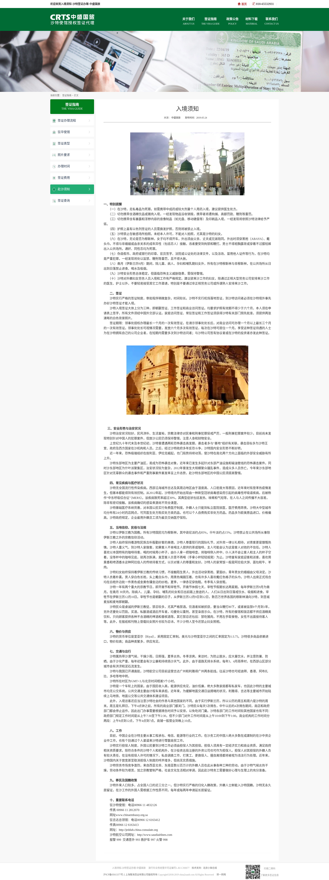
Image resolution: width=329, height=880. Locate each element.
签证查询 (63, 200)
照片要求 (63, 154)
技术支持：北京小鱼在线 (204, 868)
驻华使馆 (63, 132)
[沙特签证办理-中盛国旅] (79, 19)
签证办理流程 (66, 120)
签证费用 (63, 177)
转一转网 (221, 874)
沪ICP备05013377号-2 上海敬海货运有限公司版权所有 (130, 874)
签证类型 (63, 143)
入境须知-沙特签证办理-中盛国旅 (80, 3)
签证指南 (67, 95)
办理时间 (63, 166)
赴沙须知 (63, 189)
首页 (244, 4)
